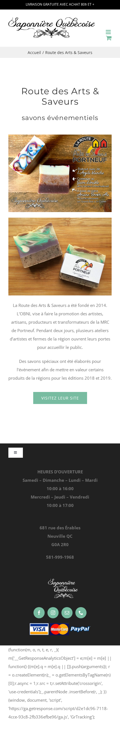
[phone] (81, 612)
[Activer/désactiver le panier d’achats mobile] (109, 38)
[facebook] (39, 612)
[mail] (67, 612)
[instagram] (53, 612)
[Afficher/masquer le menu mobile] (109, 32)
